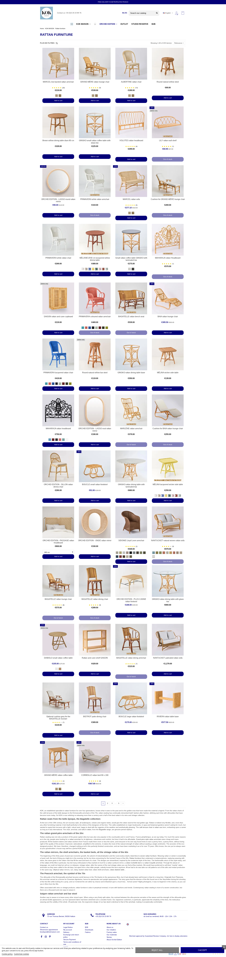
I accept (202, 950)
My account (67, 930)
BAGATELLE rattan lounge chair (58, 599)
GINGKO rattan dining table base (131, 373)
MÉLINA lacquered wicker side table (168, 484)
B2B (86, 927)
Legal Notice (68, 927)
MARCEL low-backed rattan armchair (58, 82)
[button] (72, 24)
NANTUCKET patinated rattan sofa (167, 658)
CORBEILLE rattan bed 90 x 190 (94, 775)
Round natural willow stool (168, 82)
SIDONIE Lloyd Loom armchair (131, 540)
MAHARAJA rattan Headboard (167, 258)
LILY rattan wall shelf (167, 140)
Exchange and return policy (71, 936)
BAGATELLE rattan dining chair (95, 599)
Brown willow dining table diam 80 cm (58, 140)
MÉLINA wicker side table (167, 373)
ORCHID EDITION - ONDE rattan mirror (94, 540)
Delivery (66, 932)
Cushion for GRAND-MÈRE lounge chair (168, 199)
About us (110, 927)
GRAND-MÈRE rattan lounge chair (94, 82)
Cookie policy (7, 954)
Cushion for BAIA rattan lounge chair (168, 428)
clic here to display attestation (177, 936)
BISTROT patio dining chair (94, 717)
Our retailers (111, 930)
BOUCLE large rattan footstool (131, 717)
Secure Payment (69, 939)
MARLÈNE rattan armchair (131, 428)
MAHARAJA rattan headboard (58, 428)
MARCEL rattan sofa (131, 199)
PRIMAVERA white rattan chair (58, 258)
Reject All (157, 950)
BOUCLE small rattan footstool (95, 484)
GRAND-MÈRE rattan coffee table (58, 775)
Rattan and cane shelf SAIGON (95, 658)
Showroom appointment (49, 930)
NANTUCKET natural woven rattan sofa (167, 540)
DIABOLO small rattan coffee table (58, 658)
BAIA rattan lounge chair (168, 317)
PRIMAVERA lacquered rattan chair (58, 373)
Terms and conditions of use (72, 943)
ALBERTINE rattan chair (131, 82)
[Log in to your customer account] (176, 13)
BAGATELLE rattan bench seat (131, 317)
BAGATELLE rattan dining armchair (131, 658)
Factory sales (112, 932)
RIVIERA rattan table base (168, 717)
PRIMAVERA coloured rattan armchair (95, 317)
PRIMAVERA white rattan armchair (94, 199)
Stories (109, 937)
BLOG (124, 13)
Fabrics (88, 932)
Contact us (44, 927)
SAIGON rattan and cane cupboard (58, 317)
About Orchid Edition (114, 940)
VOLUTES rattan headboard (131, 140)
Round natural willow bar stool (94, 373)
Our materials (112, 935)
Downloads (89, 930)
